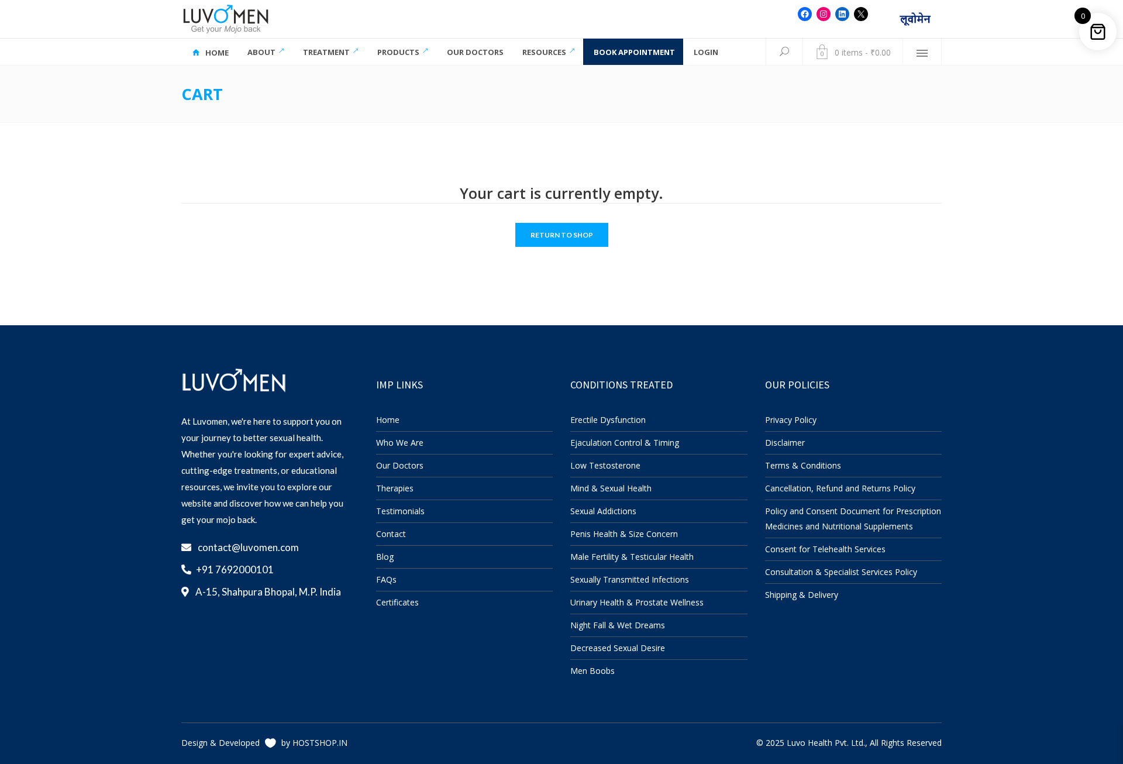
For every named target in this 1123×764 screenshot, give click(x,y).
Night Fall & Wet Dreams (617, 625)
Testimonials (400, 511)
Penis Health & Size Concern (624, 533)
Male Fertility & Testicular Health (632, 556)
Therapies (395, 488)
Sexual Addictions (603, 511)
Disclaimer (785, 442)
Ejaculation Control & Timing (624, 442)
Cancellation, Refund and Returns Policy (840, 488)
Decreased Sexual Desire (617, 647)
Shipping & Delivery (801, 594)
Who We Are (399, 442)
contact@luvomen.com (248, 547)
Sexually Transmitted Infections (629, 579)
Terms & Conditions (803, 465)
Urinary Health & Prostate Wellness (637, 602)
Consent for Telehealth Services (825, 549)
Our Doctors (399, 465)
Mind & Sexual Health (611, 488)
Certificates (397, 602)
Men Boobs (592, 670)
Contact (391, 533)
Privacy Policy (791, 419)
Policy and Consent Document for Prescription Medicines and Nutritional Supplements (853, 518)
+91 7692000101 (235, 569)
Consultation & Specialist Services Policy (841, 571)
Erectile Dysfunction (608, 419)
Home (387, 419)
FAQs (386, 579)
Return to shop (562, 234)
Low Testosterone (605, 465)
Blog (385, 556)
